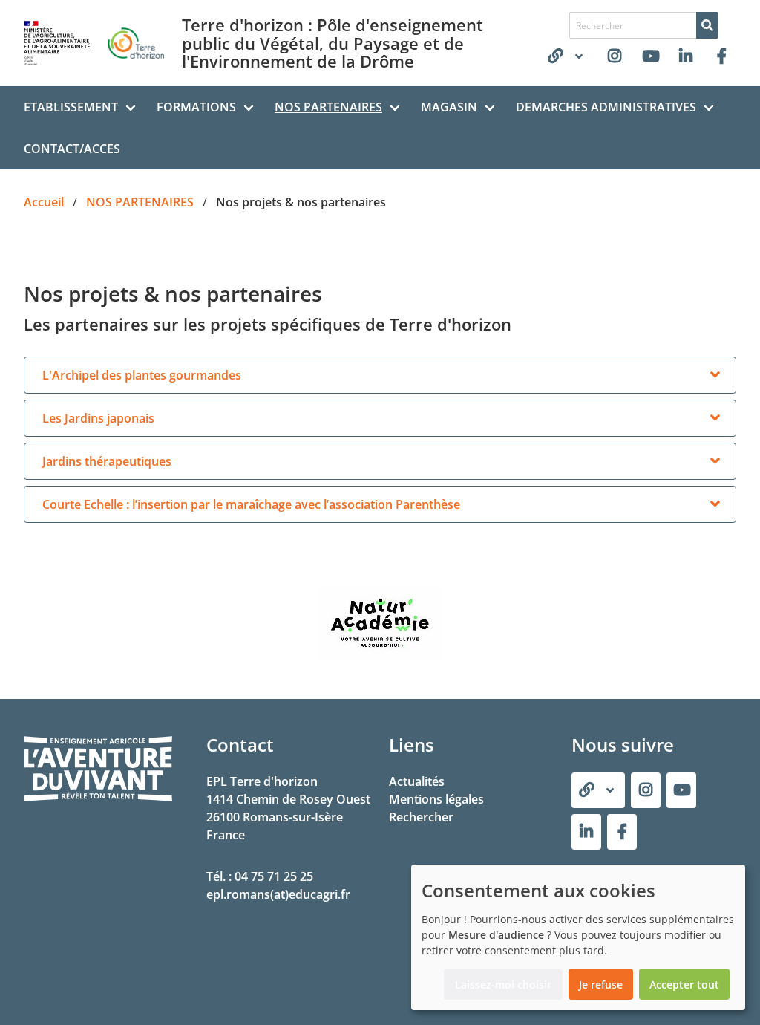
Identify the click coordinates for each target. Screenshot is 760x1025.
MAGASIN (449, 107)
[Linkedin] (686, 56)
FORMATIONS (196, 107)
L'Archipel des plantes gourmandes (141, 375)
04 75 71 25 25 (274, 876)
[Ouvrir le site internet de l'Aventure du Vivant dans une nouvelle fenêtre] (98, 798)
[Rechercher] (707, 25)
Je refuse (601, 984)
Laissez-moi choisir (503, 984)
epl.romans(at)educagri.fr (278, 894)
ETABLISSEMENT (71, 107)
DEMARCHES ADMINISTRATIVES (606, 107)
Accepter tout (684, 984)
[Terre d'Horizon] (721, 56)
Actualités (417, 781)
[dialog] (578, 937)
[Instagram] (614, 56)
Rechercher (421, 817)
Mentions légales (436, 799)
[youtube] (650, 56)
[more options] (715, 375)
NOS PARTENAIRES (328, 107)
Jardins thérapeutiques (106, 461)
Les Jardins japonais (98, 418)
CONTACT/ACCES (72, 148)
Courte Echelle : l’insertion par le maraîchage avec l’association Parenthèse (251, 504)
